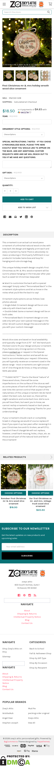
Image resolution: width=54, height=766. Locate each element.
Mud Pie (32, 708)
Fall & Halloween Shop (40, 653)
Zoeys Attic (33, 718)
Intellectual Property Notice (27, 617)
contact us (14, 352)
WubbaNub (8, 713)
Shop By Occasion (38, 663)
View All (31, 723)
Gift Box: (12, 172)
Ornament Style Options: (21, 129)
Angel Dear (7, 718)
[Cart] (51, 4)
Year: (10, 116)
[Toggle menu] (4, 4)
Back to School (36, 648)
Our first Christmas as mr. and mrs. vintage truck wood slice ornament (40, 502)
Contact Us (27, 623)
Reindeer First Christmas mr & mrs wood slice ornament (13, 501)
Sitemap (6, 656)
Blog (27, 620)
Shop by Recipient (38, 668)
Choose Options (13, 493)
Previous (45, 457)
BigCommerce (11, 741)
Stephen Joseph (10, 723)
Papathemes (43, 741)
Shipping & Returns (27, 614)
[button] (35, 111)
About (27, 610)
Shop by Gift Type (37, 658)
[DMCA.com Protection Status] (15, 760)
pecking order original (38, 713)
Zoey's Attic (8, 708)
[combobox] (27, 12)
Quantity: (7, 185)
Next (51, 457)
